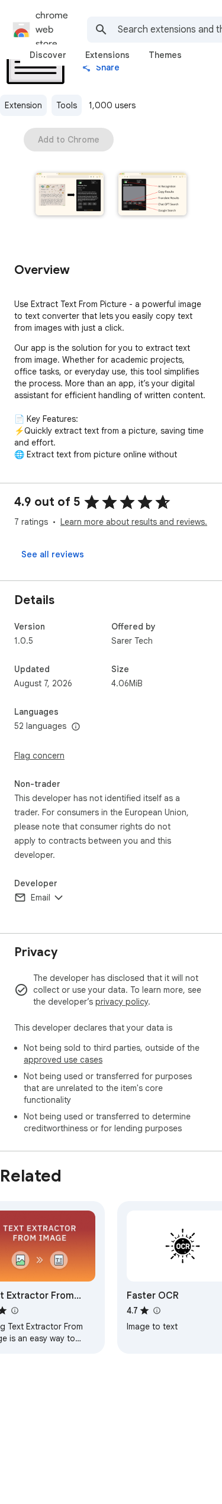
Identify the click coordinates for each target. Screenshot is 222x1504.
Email (40, 897)
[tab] (48, 55)
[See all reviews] (52, 554)
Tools (66, 105)
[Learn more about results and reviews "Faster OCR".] (156, 1310)
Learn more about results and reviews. (133, 522)
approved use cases (63, 1059)
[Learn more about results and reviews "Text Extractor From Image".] (14, 1310)
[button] (70, 195)
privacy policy (121, 1001)
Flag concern (39, 755)
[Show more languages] (76, 727)
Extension (23, 105)
